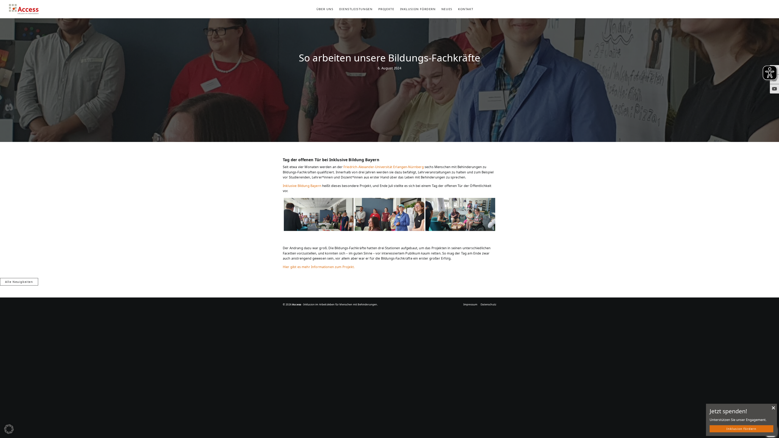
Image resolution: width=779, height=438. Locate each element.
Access (24, 9)
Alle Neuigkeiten (19, 282)
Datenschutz (488, 304)
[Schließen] (773, 409)
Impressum (470, 304)
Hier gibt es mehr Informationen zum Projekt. (319, 267)
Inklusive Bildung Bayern (302, 186)
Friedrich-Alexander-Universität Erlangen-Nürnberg (383, 167)
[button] (9, 429)
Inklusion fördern (741, 429)
